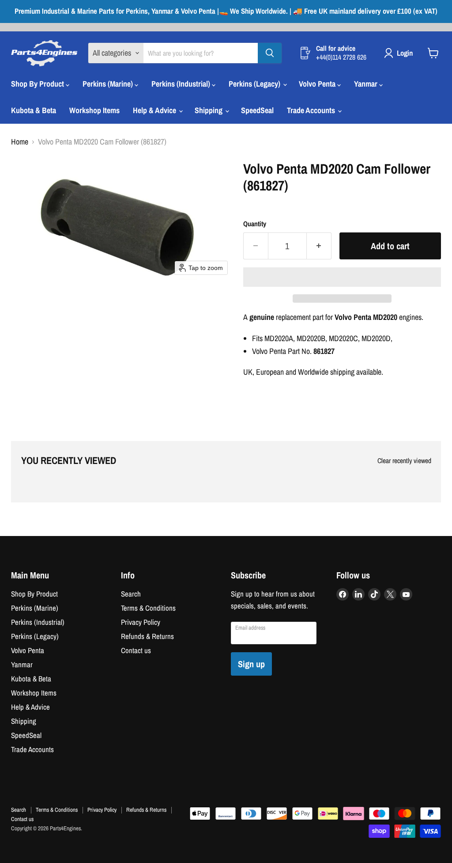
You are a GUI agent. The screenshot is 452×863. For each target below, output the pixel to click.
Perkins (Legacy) (255, 83)
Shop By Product (38, 83)
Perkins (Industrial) (181, 83)
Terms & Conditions (148, 608)
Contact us (136, 650)
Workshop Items (94, 110)
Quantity (254, 224)
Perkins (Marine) (109, 83)
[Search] (270, 53)
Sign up (251, 664)
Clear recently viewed (404, 461)
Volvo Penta (318, 83)
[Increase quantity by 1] (319, 245)
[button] (342, 277)
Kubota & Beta (33, 110)
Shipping (209, 110)
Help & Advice (155, 110)
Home (19, 142)
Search (131, 594)
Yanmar (366, 83)
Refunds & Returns (147, 636)
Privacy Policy (140, 622)
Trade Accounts (312, 110)
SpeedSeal (257, 110)
